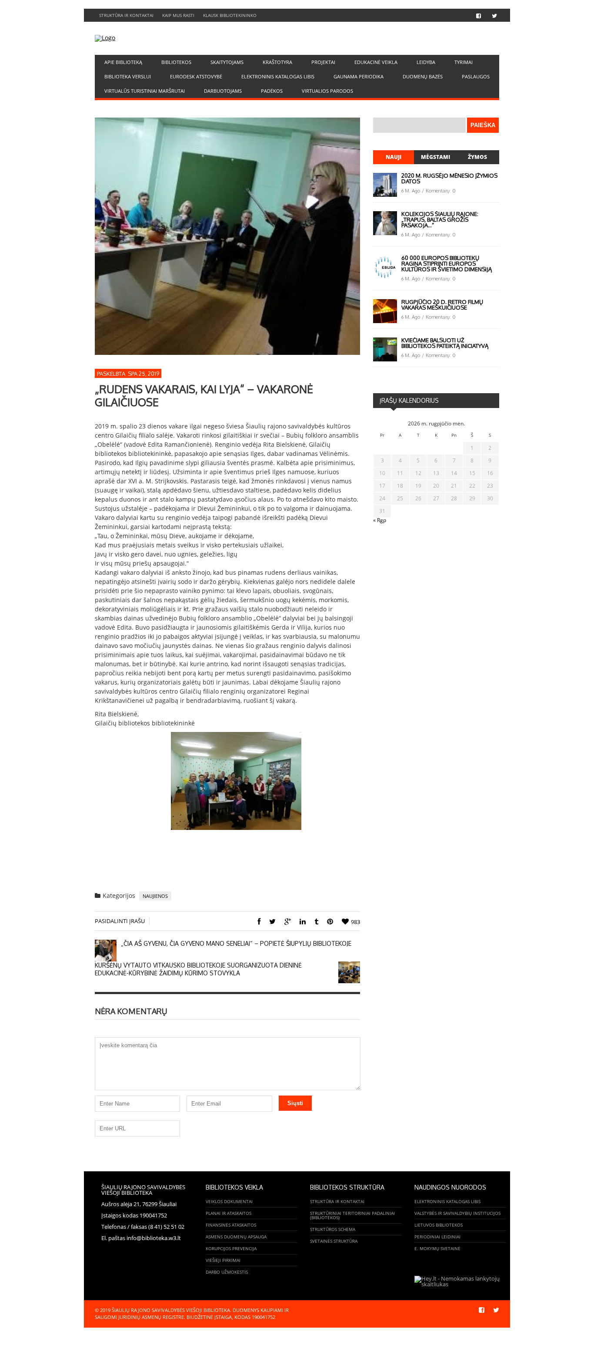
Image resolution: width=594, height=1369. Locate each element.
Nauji (393, 157)
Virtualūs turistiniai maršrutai (144, 91)
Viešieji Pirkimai (223, 1260)
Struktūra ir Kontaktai (126, 15)
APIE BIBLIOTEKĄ (123, 62)
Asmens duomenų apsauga (236, 1237)
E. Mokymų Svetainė (437, 1248)
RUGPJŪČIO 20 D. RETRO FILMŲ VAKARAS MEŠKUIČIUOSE (442, 304)
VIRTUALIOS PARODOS (327, 91)
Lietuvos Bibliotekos (438, 1225)
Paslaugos (476, 76)
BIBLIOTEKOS (176, 62)
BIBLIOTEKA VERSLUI (127, 76)
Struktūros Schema (332, 1229)
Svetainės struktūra (333, 1241)
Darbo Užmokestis (227, 1272)
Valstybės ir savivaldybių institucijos (457, 1213)
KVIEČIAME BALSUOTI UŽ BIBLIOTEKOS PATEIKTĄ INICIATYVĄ (444, 343)
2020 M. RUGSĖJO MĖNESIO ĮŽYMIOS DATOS (449, 178)
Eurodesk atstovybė (196, 76)
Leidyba (426, 62)
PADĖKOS (272, 91)
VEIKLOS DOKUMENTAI (229, 1201)
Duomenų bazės (423, 76)
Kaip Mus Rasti (178, 15)
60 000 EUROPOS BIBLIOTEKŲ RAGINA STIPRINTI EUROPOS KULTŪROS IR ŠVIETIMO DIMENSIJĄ (446, 263)
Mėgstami (435, 157)
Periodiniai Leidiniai (437, 1237)
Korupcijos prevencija (231, 1248)
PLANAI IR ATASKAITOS (228, 1213)
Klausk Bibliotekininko (230, 15)
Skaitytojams (227, 62)
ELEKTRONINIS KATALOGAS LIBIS (277, 76)
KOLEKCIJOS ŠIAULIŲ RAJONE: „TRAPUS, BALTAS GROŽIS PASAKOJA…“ (439, 219)
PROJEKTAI (323, 62)
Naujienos (155, 896)
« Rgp (379, 520)
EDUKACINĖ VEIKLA (375, 62)
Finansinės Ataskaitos (231, 1225)
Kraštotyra (277, 62)
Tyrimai (463, 62)
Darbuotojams (223, 91)
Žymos (477, 157)
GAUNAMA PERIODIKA (359, 76)
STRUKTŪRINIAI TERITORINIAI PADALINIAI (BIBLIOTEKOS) (352, 1215)
